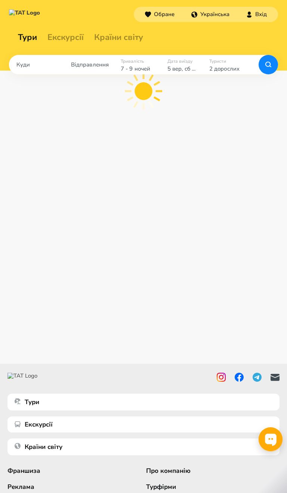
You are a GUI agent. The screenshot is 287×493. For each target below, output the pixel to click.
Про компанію (168, 471)
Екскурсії (39, 424)
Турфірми (161, 487)
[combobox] (210, 14)
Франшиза (23, 471)
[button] (210, 14)
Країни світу (118, 37)
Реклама (20, 487)
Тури (27, 37)
